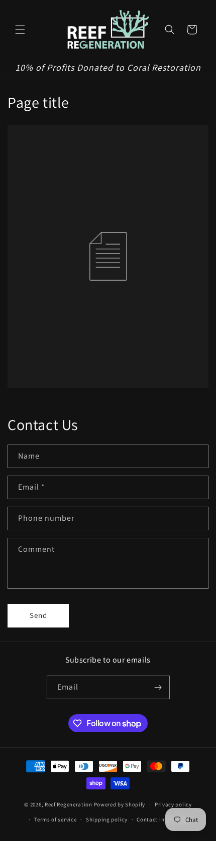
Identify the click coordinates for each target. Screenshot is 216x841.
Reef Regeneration (68, 803)
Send (38, 615)
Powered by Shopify (120, 803)
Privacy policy (173, 804)
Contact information (164, 819)
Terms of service (55, 819)
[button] (20, 30)
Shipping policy (107, 819)
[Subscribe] (158, 687)
